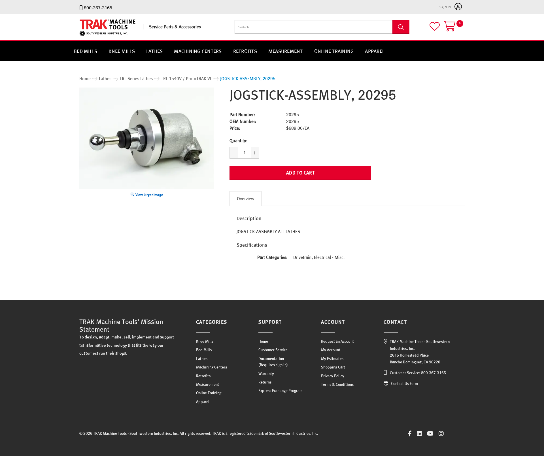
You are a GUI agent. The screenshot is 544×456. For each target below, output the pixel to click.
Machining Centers (198, 51)
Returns (264, 382)
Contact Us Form (404, 383)
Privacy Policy (332, 376)
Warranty (266, 373)
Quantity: (239, 140)
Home (263, 341)
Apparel (374, 51)
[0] (454, 29)
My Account (330, 350)
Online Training (334, 51)
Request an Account (337, 341)
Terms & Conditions (337, 384)
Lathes (154, 51)
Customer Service (273, 350)
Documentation (271, 358)
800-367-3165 (98, 7)
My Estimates (332, 358)
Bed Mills (85, 51)
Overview (245, 198)
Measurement (285, 51)
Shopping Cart (333, 367)
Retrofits (245, 51)
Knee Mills (122, 51)
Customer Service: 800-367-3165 (418, 372)
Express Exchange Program (280, 390)
